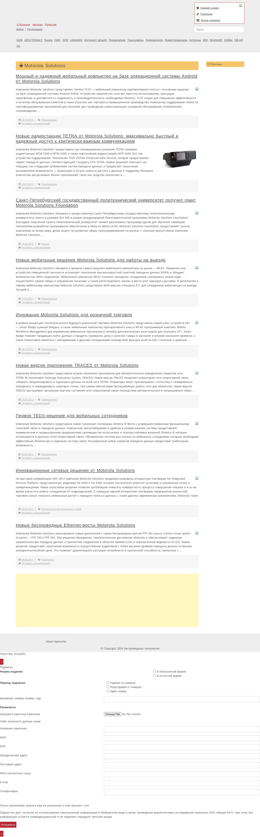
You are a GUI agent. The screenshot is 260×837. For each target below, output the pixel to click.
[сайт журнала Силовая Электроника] (80, 641)
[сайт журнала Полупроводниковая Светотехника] (178, 641)
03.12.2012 (28, 349)
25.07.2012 (28, 399)
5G (18, 46)
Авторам (37, 24)
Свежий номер (209, 7)
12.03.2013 (28, 244)
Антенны (195, 40)
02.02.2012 (28, 509)
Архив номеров (210, 20)
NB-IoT (238, 40)
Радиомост (47, 559)
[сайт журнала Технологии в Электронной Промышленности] (104, 641)
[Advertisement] (107, 600)
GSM (19, 40)
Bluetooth (216, 40)
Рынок (48, 40)
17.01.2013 (28, 298)
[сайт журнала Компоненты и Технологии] (126, 641)
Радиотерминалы (176, 40)
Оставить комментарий (36, 123)
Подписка (206, 14)
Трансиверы (135, 40)
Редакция (50, 24)
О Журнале (23, 24)
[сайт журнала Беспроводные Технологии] (149, 641)
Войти (20, 29)
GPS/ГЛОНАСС (33, 40)
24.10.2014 (28, 120)
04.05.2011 (28, 559)
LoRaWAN (76, 40)
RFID (65, 40)
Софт (57, 40)
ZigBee (228, 40)
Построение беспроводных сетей (61, 509)
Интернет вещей (95, 40)
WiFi (205, 40)
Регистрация (34, 29)
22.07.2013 (28, 184)
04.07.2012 (28, 454)
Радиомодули (154, 40)
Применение (117, 40)
